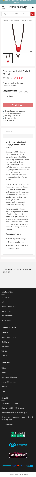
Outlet (4, 370)
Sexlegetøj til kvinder (9, 375)
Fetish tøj (16, 20)
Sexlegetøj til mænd (9, 379)
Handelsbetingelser (9, 304)
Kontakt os (6, 295)
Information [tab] (8, 136)
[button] (4, 7)
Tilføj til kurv (18, 105)
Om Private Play (7, 313)
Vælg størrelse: (10, 91)
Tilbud (4, 365)
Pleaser (4, 353)
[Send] (32, 14)
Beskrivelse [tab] (8, 131)
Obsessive (5, 344)
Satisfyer (5, 330)
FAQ (3, 299)
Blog (3, 388)
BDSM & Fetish (7, 20)
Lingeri (4, 384)
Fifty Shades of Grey (9, 335)
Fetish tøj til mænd (26, 20)
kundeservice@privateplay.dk (16, 410)
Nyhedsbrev (6, 318)
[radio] (21, 91)
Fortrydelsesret (7, 309)
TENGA (4, 348)
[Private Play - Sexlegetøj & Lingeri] (18, 7)
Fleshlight (5, 339)
